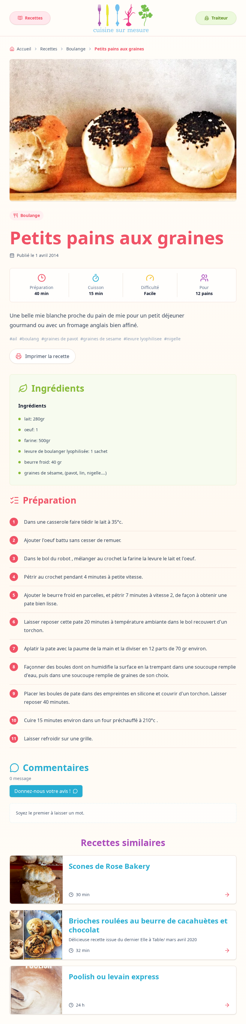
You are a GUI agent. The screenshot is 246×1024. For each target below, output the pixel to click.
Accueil (24, 49)
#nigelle (172, 339)
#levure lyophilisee (143, 339)
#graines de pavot (59, 339)
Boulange (76, 49)
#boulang (29, 339)
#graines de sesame (100, 339)
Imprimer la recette (47, 356)
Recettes (34, 18)
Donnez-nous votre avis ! (42, 791)
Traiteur (220, 18)
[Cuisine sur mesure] (123, 18)
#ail (13, 339)
